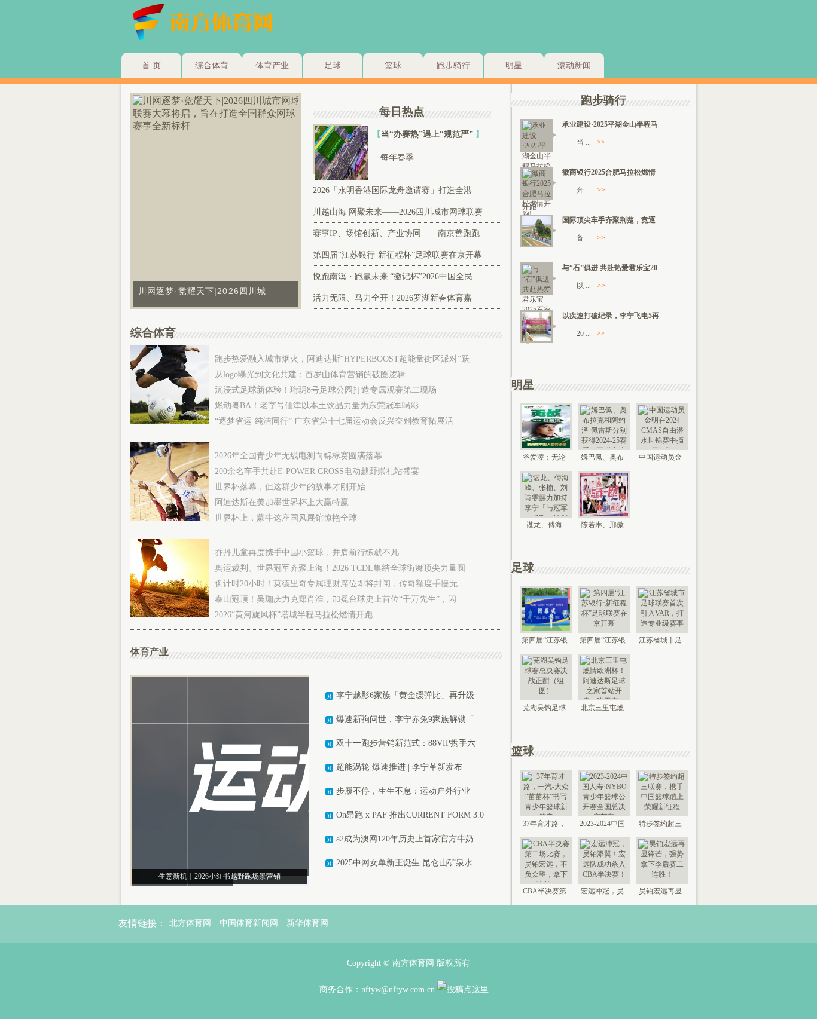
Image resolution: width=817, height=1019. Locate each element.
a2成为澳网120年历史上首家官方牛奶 (405, 838)
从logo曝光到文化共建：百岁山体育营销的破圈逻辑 (310, 374)
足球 (332, 65)
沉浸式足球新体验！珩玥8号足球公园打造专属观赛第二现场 (326, 389)
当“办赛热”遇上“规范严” (428, 134)
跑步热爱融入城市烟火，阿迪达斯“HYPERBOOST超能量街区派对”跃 (342, 358)
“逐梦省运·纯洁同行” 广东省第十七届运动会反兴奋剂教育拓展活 (334, 421)
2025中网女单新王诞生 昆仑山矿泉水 (404, 862)
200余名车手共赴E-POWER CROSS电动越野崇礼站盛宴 (317, 471)
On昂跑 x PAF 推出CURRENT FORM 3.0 (410, 814)
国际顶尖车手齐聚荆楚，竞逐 (609, 220)
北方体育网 (190, 923)
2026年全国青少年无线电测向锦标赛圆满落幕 (298, 455)
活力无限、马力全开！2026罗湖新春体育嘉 (392, 297)
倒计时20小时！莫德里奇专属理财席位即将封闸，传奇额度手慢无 (336, 583)
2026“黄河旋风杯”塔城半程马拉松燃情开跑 (294, 614)
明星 (513, 65)
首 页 (151, 65)
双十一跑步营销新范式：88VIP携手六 (405, 743)
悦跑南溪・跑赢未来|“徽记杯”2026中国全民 (392, 276)
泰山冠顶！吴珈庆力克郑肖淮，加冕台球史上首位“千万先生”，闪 (335, 599)
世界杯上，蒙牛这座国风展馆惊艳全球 (286, 517)
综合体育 (211, 65)
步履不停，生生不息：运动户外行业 (403, 791)
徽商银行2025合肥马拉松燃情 (609, 172)
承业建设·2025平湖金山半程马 (610, 124)
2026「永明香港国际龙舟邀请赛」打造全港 (392, 190)
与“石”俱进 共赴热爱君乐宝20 (609, 268)
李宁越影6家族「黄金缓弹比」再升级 (405, 695)
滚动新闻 (574, 65)
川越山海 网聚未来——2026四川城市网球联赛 (398, 211)
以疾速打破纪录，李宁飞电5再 (610, 315)
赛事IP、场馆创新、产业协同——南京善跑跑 (396, 233)
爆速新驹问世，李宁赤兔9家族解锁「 (405, 719)
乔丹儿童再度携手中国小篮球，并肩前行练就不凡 (307, 552)
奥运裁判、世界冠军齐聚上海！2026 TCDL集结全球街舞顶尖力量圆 (340, 568)
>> (601, 142)
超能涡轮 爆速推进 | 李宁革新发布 (399, 767)
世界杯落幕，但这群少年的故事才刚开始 (290, 486)
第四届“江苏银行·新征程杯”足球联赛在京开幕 (397, 254)
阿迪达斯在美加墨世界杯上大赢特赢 (282, 502)
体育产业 (272, 65)
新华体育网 (307, 923)
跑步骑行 (453, 65)
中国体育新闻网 (249, 923)
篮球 (393, 65)
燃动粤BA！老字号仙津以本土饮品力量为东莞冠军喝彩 (317, 405)
